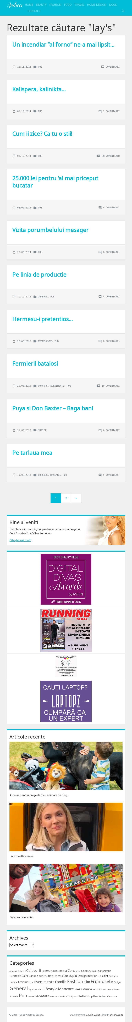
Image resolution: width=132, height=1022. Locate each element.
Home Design (96, 5)
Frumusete (102, 981)
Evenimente (45, 341)
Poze (116, 989)
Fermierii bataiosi (35, 363)
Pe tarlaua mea (32, 452)
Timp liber (92, 996)
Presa (13, 996)
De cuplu (70, 975)
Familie (61, 981)
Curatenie (15, 976)
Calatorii (33, 970)
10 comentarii (111, 385)
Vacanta (112, 996)
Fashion (55, 5)
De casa (58, 976)
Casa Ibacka (59, 971)
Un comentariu (111, 155)
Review (31, 996)
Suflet (82, 996)
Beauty (41, 5)
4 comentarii (111, 296)
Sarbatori (54, 996)
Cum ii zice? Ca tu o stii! (42, 133)
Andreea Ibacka (14, 4)
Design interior (87, 976)
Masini (78, 989)
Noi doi (96, 989)
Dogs (113, 5)
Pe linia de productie (39, 274)
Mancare (55, 474)
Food (68, 5)
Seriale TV (65, 996)
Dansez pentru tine (41, 976)
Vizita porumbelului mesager (50, 229)
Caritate (46, 971)
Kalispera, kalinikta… (39, 89)
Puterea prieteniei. (21, 917)
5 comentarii (111, 474)
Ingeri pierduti (35, 989)
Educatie (13, 982)
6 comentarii (111, 252)
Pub (40, 66)
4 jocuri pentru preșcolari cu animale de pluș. (38, 795)
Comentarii (113, 66)
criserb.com (116, 1014)
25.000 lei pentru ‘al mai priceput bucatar (55, 181)
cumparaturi (104, 971)
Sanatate (42, 996)
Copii (84, 971)
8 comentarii (111, 207)
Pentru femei (107, 989)
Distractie (113, 976)
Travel (79, 5)
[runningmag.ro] (66, 630)
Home (29, 5)
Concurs (43, 385)
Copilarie (92, 971)
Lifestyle (50, 988)
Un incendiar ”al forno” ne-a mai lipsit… (63, 44)
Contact (34, 11)
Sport (74, 996)
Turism (102, 996)
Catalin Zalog (93, 1014)
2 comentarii (111, 111)
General (43, 296)
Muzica (42, 430)
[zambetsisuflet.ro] (66, 666)
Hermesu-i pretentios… (42, 319)
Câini (25, 976)
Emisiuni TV (26, 982)
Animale (13, 971)
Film (87, 981)
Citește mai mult (20, 540)
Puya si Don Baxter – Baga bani (52, 408)
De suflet (103, 976)
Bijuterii (22, 971)
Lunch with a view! (21, 856)
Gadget (117, 982)
